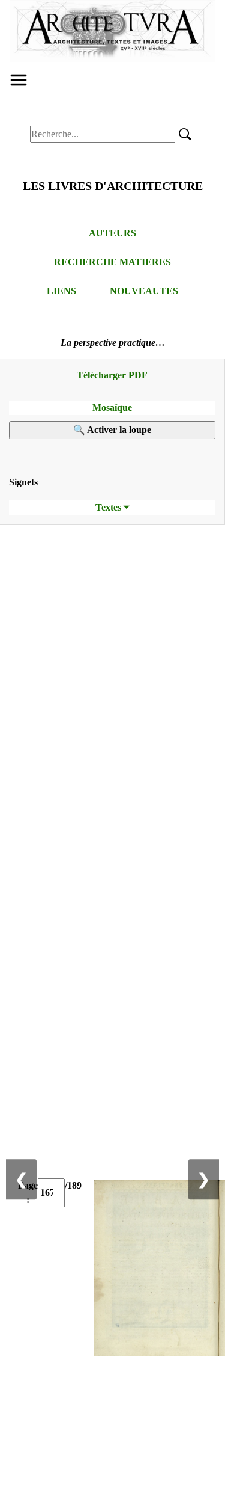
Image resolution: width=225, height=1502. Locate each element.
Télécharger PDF (112, 375)
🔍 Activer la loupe (112, 430)
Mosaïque (112, 407)
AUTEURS (112, 233)
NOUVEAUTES (144, 291)
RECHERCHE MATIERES (112, 262)
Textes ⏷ (112, 507)
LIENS (61, 291)
